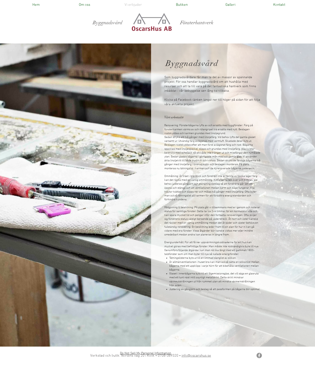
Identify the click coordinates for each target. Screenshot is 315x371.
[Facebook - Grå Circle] (259, 355)
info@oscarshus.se (196, 356)
